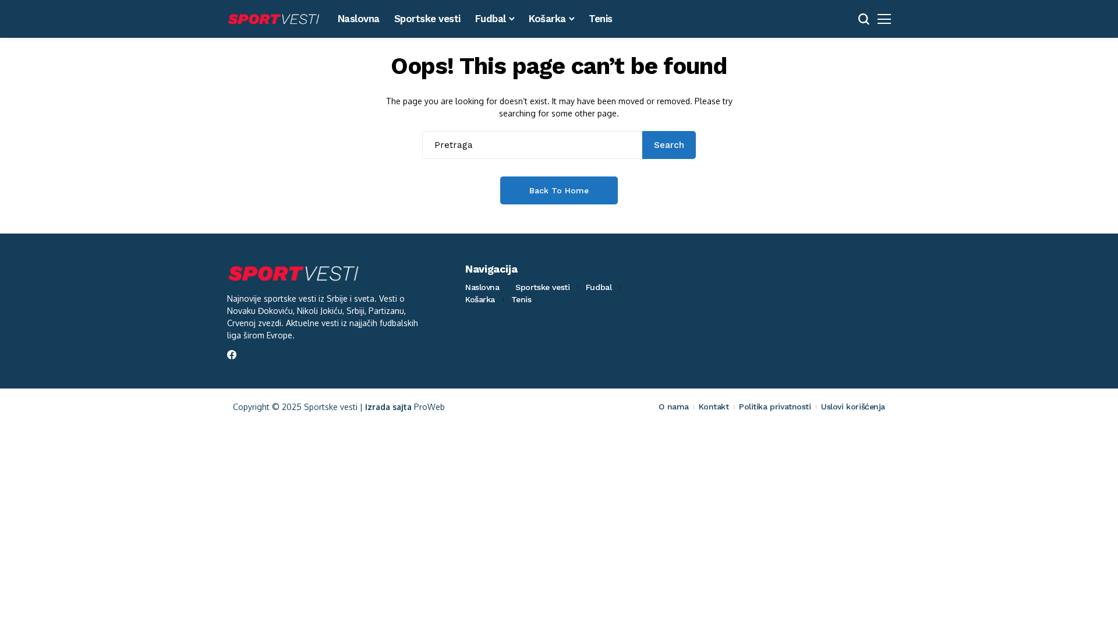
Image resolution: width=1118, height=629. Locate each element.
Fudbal (598, 287)
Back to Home (559, 190)
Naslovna (482, 287)
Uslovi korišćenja (853, 406)
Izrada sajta (388, 407)
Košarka (480, 299)
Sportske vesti (542, 287)
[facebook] (231, 354)
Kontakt (713, 406)
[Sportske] (273, 19)
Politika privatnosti (775, 406)
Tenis (521, 299)
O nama (673, 406)
